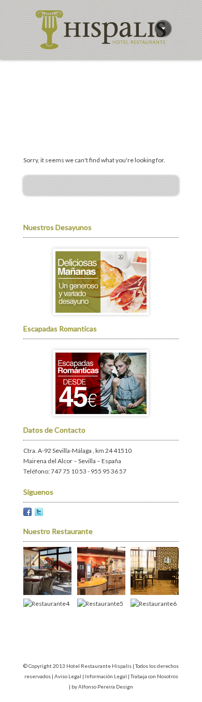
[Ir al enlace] (101, 318)
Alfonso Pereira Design (105, 686)
